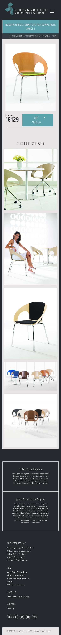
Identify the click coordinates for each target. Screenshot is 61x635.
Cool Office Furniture (16, 557)
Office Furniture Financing (18, 597)
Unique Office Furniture (17, 560)
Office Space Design (16, 585)
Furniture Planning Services (18, 578)
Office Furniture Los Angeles (19, 551)
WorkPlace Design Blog (17, 572)
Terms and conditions (39, 631)
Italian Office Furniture (16, 554)
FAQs (9, 582)
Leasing (10, 608)
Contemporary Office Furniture (20, 548)
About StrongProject (16, 575)
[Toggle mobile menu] (52, 11)
